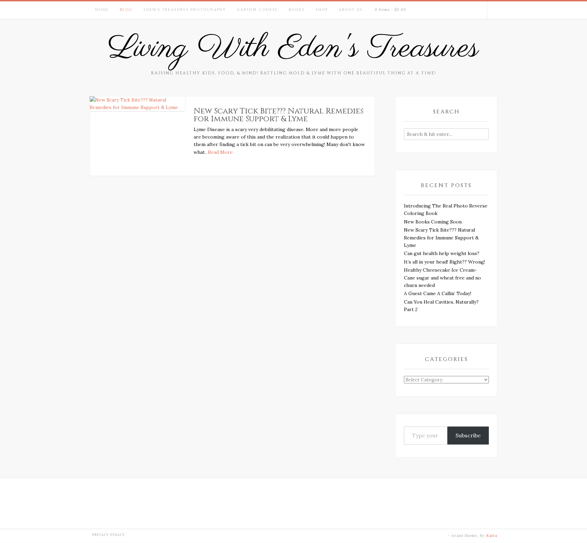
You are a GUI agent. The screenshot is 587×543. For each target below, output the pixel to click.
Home (102, 9)
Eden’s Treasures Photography (185, 9)
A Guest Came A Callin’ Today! (437, 293)
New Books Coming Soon (433, 222)
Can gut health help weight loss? (441, 253)
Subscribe (468, 435)
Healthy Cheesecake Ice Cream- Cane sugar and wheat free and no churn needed (442, 277)
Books (297, 9)
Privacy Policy (108, 534)
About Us (351, 9)
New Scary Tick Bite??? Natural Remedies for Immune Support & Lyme (278, 115)
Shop (322, 9)
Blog (126, 9)
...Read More (219, 152)
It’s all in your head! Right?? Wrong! (444, 262)
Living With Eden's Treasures (293, 49)
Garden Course (257, 9)
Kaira (491, 535)
